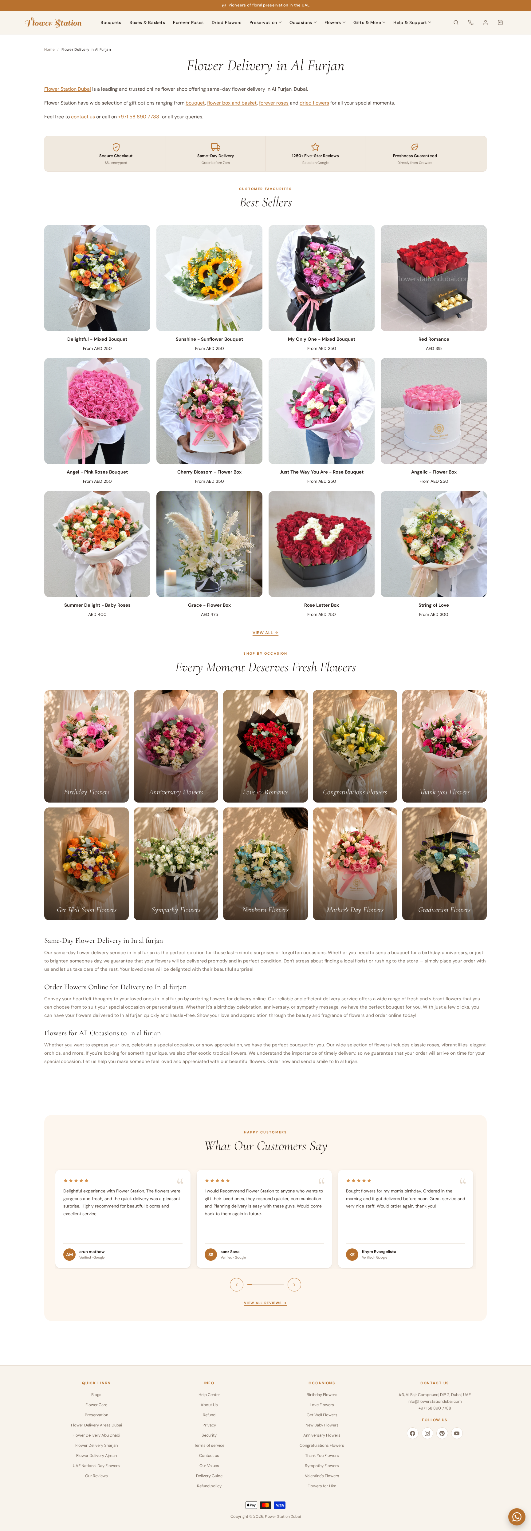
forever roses (274, 103)
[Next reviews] (294, 1284)
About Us (209, 1404)
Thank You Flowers (322, 1455)
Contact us (209, 1455)
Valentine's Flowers (322, 1475)
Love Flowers (322, 1404)
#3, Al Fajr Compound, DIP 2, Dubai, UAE (435, 1394)
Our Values (209, 1465)
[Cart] (500, 22)
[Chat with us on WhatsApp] (516, 1516)
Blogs (96, 1394)
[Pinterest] (442, 1433)
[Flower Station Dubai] (53, 22)
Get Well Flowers (322, 1415)
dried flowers (314, 103)
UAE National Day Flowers (96, 1465)
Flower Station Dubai (67, 89)
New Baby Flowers (322, 1425)
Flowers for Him (322, 1486)
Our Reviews (96, 1475)
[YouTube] (457, 1433)
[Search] (456, 22)
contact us (83, 116)
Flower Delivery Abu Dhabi (96, 1435)
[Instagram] (427, 1433)
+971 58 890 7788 (138, 116)
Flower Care (96, 1404)
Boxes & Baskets (147, 22)
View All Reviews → (265, 1303)
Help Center (209, 1394)
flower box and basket (232, 103)
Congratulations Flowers (322, 1445)
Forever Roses (188, 22)
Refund (209, 1415)
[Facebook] (413, 1433)
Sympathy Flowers (322, 1465)
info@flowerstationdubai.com (434, 1401)
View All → (265, 632)
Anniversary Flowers (321, 1435)
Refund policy (209, 1486)
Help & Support (410, 22)
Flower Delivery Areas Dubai (96, 1425)
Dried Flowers (227, 22)
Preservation (263, 22)
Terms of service (209, 1445)
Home (49, 49)
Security (209, 1435)
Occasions (300, 22)
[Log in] (485, 22)
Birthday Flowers (322, 1394)
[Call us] (471, 22)
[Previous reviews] (236, 1284)
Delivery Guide (209, 1475)
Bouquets (110, 22)
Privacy (209, 1425)
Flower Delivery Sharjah (96, 1445)
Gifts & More (367, 22)
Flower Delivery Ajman (96, 1455)
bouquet (195, 103)
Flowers (332, 22)
